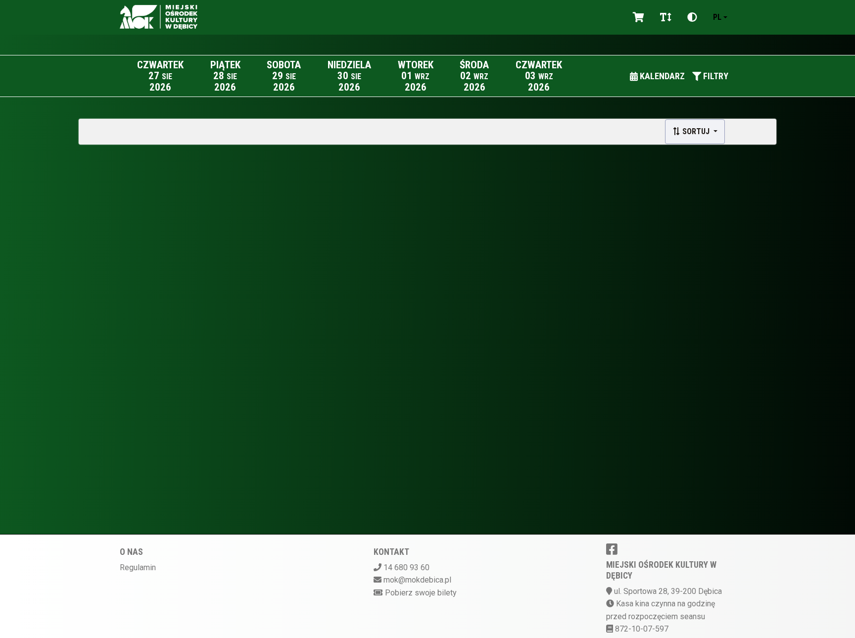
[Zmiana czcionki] (665, 17)
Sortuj (696, 131)
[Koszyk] (638, 17)
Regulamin (138, 567)
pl (717, 17)
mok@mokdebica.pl (417, 580)
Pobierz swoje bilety (421, 592)
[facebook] (612, 548)
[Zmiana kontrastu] (692, 17)
